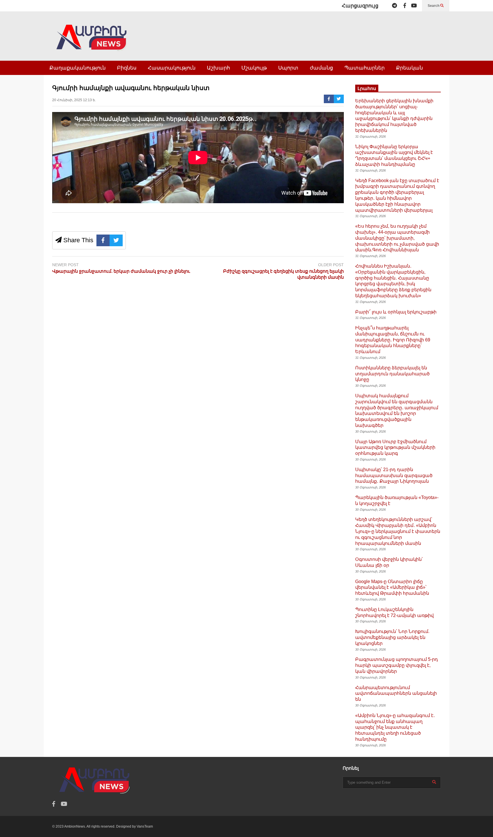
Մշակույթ (254, 68)
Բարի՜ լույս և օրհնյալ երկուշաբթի (396, 311)
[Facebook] (404, 5)
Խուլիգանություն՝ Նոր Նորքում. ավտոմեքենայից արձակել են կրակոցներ (392, 637)
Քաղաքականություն (77, 68)
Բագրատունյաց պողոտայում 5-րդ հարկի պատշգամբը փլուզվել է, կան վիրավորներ (396, 665)
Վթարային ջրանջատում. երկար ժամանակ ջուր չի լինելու (121, 271)
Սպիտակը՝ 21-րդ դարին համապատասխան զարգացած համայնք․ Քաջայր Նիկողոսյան (394, 475)
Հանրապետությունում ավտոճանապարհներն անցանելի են (396, 693)
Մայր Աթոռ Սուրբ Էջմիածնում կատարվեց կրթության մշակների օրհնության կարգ (395, 447)
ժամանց (321, 68)
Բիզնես (126, 68)
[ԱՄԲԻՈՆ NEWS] (92, 42)
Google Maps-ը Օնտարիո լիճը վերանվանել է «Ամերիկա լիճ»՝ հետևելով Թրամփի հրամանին (392, 587)
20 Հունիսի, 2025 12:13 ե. (74, 100)
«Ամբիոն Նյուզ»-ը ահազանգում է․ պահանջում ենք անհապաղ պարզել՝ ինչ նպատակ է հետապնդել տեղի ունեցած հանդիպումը (395, 727)
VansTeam (145, 826)
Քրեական (409, 68)
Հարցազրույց (360, 6)
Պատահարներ (364, 68)
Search (434, 6)
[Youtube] (414, 5)
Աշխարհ (218, 68)
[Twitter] (339, 99)
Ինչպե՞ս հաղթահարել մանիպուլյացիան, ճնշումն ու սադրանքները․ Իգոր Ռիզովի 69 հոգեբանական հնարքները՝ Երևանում (392, 339)
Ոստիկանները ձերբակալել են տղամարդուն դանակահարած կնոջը (392, 373)
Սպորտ (288, 68)
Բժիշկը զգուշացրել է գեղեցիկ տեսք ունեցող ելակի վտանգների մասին (283, 274)
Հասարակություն (171, 68)
